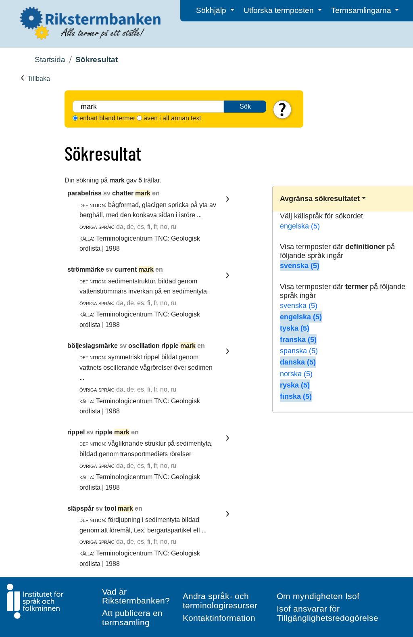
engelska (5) (300, 226)
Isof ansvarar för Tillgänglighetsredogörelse (327, 613)
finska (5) (296, 396)
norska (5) (296, 374)
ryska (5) (295, 385)
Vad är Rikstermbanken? (136, 596)
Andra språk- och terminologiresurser (220, 600)
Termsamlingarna (362, 10)
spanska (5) (299, 351)
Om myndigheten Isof (318, 596)
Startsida (50, 59)
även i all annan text (172, 118)
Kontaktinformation (219, 617)
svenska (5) (299, 266)
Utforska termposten (280, 10)
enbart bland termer (107, 118)
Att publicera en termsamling (132, 617)
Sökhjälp (212, 10)
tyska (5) (294, 328)
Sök (245, 106)
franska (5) (298, 339)
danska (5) (298, 362)
